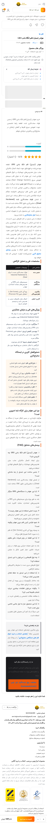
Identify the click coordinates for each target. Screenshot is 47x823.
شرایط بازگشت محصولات (37, 735)
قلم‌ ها (41, 34)
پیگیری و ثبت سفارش (38, 731)
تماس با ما (42, 750)
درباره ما (42, 747)
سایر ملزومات (33, 19)
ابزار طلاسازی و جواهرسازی (24, 16)
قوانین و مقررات (40, 756)
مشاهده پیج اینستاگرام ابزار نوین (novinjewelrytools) (23, 684)
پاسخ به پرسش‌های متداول (37, 738)
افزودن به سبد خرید (26, 819)
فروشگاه (36, 16)
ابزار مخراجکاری (29, 215)
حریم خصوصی (40, 753)
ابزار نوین (42, 16)
